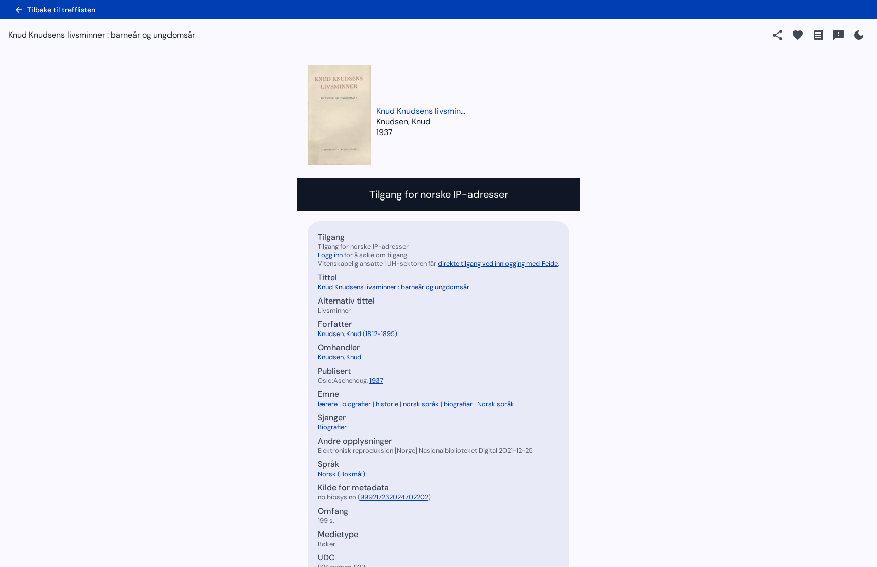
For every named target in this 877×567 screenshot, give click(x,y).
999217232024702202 (394, 497)
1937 (384, 132)
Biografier (332, 427)
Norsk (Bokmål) (341, 474)
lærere (328, 403)
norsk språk (421, 403)
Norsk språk (495, 403)
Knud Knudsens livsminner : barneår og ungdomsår (421, 111)
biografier (356, 403)
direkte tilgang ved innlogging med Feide (498, 263)
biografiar (458, 403)
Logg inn (330, 255)
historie (387, 403)
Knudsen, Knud (339, 357)
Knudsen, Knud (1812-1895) (357, 333)
